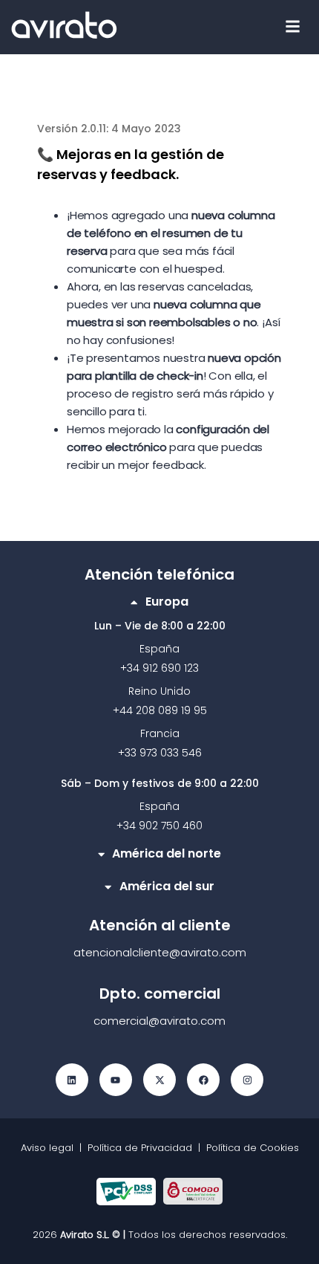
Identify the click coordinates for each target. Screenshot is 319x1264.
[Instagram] (247, 1079)
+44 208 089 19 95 (160, 710)
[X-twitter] (159, 1079)
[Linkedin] (72, 1079)
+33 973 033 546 (160, 752)
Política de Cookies (252, 1148)
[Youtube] (115, 1079)
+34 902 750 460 (159, 825)
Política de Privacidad (140, 1148)
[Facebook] (203, 1079)
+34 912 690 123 (159, 668)
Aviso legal (50, 1148)
